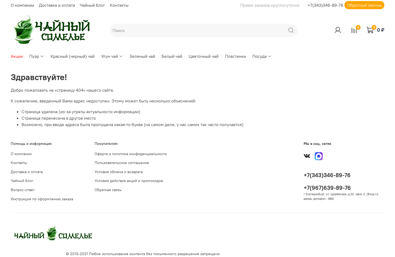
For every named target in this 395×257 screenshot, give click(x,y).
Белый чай (171, 56)
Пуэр (34, 56)
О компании (22, 5)
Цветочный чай (203, 56)
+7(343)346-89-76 (325, 5)
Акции (17, 56)
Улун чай (109, 56)
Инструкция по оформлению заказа (42, 199)
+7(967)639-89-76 (327, 187)
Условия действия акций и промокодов (129, 180)
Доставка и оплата (57, 5)
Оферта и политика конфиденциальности (131, 153)
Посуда (259, 56)
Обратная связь (108, 189)
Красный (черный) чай (73, 56)
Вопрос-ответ (23, 189)
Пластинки (235, 56)
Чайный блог (92, 5)
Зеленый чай (142, 56)
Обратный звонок (364, 5)
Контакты (119, 5)
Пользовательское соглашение (122, 162)
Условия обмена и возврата (119, 171)
